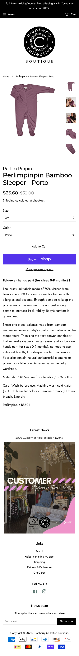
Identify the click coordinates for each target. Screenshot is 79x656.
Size (6, 210)
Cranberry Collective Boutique (51, 633)
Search (39, 551)
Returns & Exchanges (39, 567)
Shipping (8, 200)
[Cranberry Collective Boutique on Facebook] (35, 592)
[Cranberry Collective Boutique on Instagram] (44, 592)
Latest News (39, 430)
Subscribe (66, 621)
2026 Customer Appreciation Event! (39, 437)
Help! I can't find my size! (39, 556)
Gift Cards (39, 573)
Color (7, 227)
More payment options (39, 269)
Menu (11, 14)
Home (6, 76)
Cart (73, 14)
